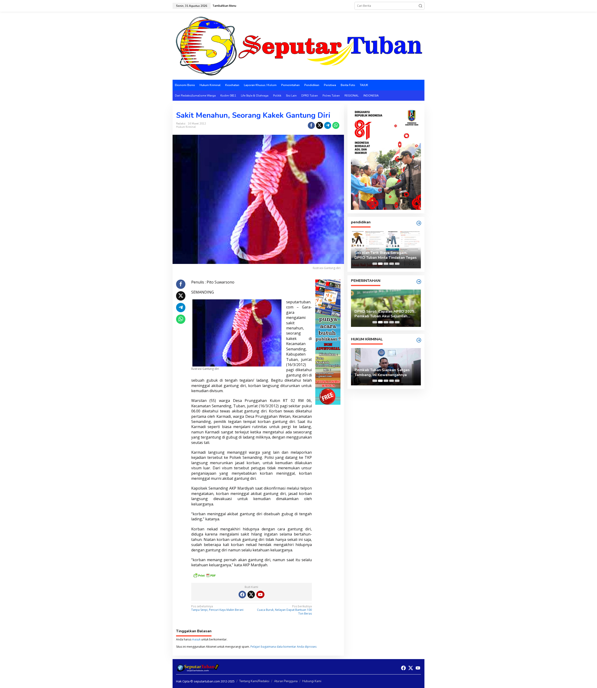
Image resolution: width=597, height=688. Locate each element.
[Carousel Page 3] (386, 264)
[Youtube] (260, 594)
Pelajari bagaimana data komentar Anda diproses (283, 647)
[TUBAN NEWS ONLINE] (298, 45)
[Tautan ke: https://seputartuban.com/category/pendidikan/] (419, 223)
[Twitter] (251, 594)
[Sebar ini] (311, 125)
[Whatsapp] (335, 125)
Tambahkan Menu (224, 6)
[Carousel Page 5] (397, 264)
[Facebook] (242, 594)
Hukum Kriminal (186, 127)
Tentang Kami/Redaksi (254, 681)
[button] (420, 6)
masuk (196, 639)
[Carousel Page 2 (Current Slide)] (380, 264)
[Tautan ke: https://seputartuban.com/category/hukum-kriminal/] (419, 340)
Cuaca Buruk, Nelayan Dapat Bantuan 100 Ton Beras (284, 610)
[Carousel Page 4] (391, 264)
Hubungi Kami (311, 681)
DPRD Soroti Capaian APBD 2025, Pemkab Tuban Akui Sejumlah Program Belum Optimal (384, 314)
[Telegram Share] (327, 125)
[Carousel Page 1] (374, 264)
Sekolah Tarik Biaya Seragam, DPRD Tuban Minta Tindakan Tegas (385, 255)
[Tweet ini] (319, 125)
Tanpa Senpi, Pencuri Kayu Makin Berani (217, 608)
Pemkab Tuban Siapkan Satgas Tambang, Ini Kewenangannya (382, 372)
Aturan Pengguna (286, 681)
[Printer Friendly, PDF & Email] (204, 575)
